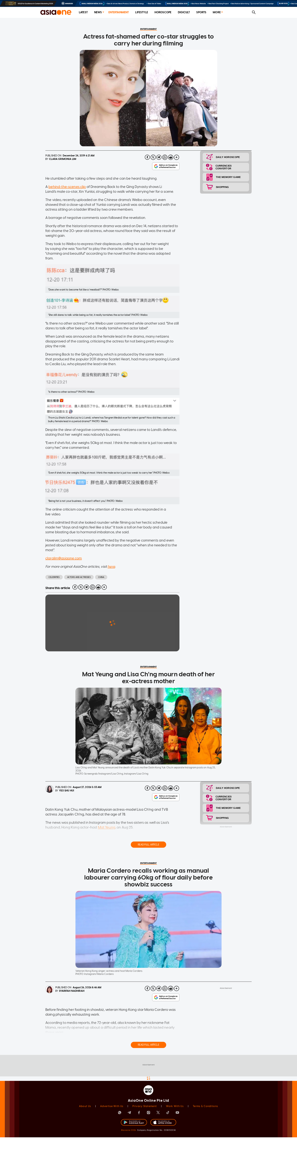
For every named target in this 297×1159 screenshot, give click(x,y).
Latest (83, 12)
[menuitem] (83, 12)
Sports (201, 12)
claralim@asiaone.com (63, 558)
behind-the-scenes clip (67, 187)
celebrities (54, 577)
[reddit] (171, 157)
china (101, 577)
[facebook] (147, 157)
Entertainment (118, 12)
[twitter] (153, 157)
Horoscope (163, 12)
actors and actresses (79, 577)
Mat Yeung (106, 827)
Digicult (184, 12)
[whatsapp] (165, 157)
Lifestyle (141, 12)
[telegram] (159, 157)
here (111, 566)
